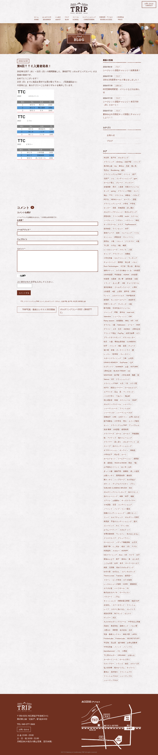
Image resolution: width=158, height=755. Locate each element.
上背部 (119, 291)
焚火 (125, 421)
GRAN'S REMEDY (111, 362)
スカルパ (116, 551)
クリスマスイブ (110, 538)
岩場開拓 (119, 321)
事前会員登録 (120, 342)
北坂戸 (106, 178)
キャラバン (131, 668)
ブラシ (132, 484)
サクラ (131, 555)
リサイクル (119, 195)
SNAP (134, 400)
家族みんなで (109, 559)
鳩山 (105, 195)
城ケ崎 (106, 350)
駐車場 (115, 354)
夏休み (106, 672)
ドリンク (112, 346)
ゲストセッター (129, 337)
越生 (123, 170)
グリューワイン (124, 538)
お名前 (20, 220)
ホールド (126, 434)
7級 (135, 463)
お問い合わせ (149, 4)
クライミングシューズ (112, 204)
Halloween (121, 325)
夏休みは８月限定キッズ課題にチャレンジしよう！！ (121, 116)
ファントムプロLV (111, 676)
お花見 (131, 358)
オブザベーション (111, 450)
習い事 (120, 279)
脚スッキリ (108, 480)
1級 (114, 325)
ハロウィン (129, 220)
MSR (138, 325)
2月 (128, 546)
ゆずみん (116, 572)
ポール (118, 434)
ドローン (107, 580)
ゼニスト (128, 613)
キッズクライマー (128, 500)
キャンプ (107, 254)
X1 (128, 588)
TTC (21, 301)
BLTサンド (118, 613)
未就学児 (131, 300)
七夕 (131, 362)
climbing (119, 162)
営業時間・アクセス (106, 18)
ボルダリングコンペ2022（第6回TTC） (76, 311)
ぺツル (136, 233)
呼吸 (116, 312)
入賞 (130, 250)
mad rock (130, 312)
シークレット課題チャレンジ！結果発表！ (121, 70)
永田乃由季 (130, 333)
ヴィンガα (125, 526)
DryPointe (124, 362)
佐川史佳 (123, 630)
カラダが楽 (108, 588)
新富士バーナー (117, 388)
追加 (117, 233)
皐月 (121, 563)
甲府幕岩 (118, 275)
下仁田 (106, 245)
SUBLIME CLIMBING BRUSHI (115, 488)
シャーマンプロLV (111, 680)
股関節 (120, 262)
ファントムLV (124, 408)
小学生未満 (125, 375)
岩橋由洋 (107, 417)
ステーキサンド (119, 605)
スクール (76, 18)
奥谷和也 (114, 626)
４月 (114, 329)
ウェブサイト (22, 239)
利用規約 (107, 551)
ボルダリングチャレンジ (113, 212)
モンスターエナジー (118, 300)
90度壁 (106, 279)
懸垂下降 (107, 546)
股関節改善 (120, 475)
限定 (130, 463)
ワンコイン (120, 534)
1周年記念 (108, 371)
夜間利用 (124, 429)
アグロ (134, 546)
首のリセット (133, 492)
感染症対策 (108, 613)
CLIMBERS (131, 342)
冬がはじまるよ (133, 534)
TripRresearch (130, 224)
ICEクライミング (110, 555)
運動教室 (133, 584)
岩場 (112, 350)
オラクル (107, 325)
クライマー (108, 442)
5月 (112, 379)
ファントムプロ (126, 672)
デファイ (107, 329)
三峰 (124, 358)
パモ (118, 651)
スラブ (120, 224)
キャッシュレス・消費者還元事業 (117, 601)
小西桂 (124, 651)
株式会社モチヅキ (111, 592)
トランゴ (119, 664)
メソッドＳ (127, 647)
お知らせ (118, 85)
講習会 (106, 241)
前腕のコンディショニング (114, 513)
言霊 (114, 505)
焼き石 (116, 454)
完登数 (111, 567)
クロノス (122, 250)
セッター (107, 208)
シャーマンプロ (126, 676)
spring (113, 191)
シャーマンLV (109, 413)
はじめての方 (46, 18)
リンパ (106, 517)
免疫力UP (135, 601)
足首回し (107, 605)
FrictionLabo (108, 638)
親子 (117, 559)
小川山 (113, 245)
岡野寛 (115, 630)
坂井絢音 (107, 229)
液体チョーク (109, 233)
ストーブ (107, 446)
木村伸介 (126, 329)
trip (115, 166)
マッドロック (128, 392)
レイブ (106, 609)
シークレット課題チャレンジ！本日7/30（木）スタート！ (120, 103)
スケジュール (125, 400)
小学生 (125, 204)
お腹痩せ (116, 500)
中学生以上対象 (134, 622)
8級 (119, 346)
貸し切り (117, 442)
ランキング (132, 258)
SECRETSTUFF (133, 638)
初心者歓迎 (108, 400)
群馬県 (106, 300)
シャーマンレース (111, 408)
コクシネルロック (128, 572)
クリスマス (129, 241)
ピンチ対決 (117, 580)
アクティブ (111, 438)
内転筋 (132, 450)
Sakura (106, 379)
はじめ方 (135, 559)
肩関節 (136, 459)
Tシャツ (107, 296)
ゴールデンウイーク (122, 287)
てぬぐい (119, 396)
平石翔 (106, 643)
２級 (112, 241)
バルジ (134, 262)
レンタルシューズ (111, 250)
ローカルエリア (131, 388)
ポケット (107, 484)
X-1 (117, 526)
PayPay (121, 333)
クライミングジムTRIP (31, 301)
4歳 (113, 291)
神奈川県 (126, 634)
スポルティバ (124, 530)
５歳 (111, 342)
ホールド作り (124, 659)
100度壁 (137, 270)
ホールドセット (110, 459)
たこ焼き (116, 546)
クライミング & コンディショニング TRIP (79, 8)
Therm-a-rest (109, 576)
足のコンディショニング (122, 446)
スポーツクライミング (112, 358)
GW (130, 316)
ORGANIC (122, 655)
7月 (126, 383)
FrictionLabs (120, 638)
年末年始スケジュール (121, 308)
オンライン (123, 450)
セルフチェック (117, 517)
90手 (127, 496)
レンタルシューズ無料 (112, 584)
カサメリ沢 (134, 664)
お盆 (126, 367)
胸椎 (133, 375)
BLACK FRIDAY (120, 371)
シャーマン (127, 404)
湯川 (135, 521)
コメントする (24, 293)
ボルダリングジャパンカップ (115, 492)
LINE (114, 417)
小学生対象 (108, 258)
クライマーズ (109, 434)
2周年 (133, 291)
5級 (119, 245)
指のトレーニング (125, 438)
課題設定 (117, 237)
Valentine (107, 316)
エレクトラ (131, 609)
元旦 (130, 630)
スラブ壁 (133, 383)
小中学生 (117, 421)
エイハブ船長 (134, 421)
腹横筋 (125, 471)
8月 (132, 321)
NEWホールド (116, 199)
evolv (127, 216)
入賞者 (120, 187)
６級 (130, 304)
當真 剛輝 (107, 429)
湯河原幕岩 (108, 287)
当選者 (113, 279)
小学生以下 (108, 454)
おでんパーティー (111, 530)
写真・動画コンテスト (112, 634)
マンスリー (129, 183)
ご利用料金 (120, 18)
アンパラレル (134, 425)
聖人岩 (130, 266)
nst (129, 371)
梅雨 (124, 245)
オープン (127, 199)
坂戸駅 (116, 375)
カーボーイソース (111, 659)
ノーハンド (108, 509)
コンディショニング (89, 18)
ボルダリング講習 (132, 517)
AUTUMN (134, 367)
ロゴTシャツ (108, 367)
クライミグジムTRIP (119, 425)
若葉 (114, 208)
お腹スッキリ (109, 475)
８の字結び (131, 480)
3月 (125, 555)
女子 (138, 555)
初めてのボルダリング (125, 567)
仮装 (124, 346)
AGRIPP (124, 551)
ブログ (67, 18)
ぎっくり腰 (108, 471)
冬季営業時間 (109, 534)
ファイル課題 (118, 216)
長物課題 (121, 208)
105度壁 (134, 275)
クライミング (109, 162)
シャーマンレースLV (124, 413)
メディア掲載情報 (123, 542)
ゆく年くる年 (126, 467)
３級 (123, 283)
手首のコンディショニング (121, 521)
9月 (136, 321)
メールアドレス (23, 230)
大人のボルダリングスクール (115, 622)
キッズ (106, 191)
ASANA (126, 275)
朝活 (126, 664)
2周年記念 (136, 329)
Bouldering (115, 170)
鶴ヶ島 (134, 166)
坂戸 (134, 174)
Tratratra (119, 576)
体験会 (127, 195)
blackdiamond (109, 651)
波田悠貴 (128, 279)
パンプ (116, 509)
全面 (136, 279)
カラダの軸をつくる (124, 270)
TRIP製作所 (130, 296)
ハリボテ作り (109, 396)
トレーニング (126, 233)
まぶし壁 (116, 283)
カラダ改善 (127, 580)
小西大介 (107, 630)
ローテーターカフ (132, 563)
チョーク (131, 346)
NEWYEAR (108, 375)
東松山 (121, 166)
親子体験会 (108, 421)
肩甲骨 (126, 291)
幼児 (105, 342)
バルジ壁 (133, 626)
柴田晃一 (128, 576)
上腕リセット (131, 513)
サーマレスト (124, 592)
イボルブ (135, 195)
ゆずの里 (107, 572)
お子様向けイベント (111, 467)
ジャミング (108, 312)
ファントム (131, 605)
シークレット (109, 220)
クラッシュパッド (123, 379)
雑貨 (105, 567)
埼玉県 (75, 301)
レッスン (107, 354)
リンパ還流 (125, 509)
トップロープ (119, 480)
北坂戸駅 (64, 301)
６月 (121, 383)
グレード (119, 183)
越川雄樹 (121, 643)
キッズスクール (110, 224)
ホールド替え (109, 183)
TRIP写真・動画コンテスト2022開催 (38, 309)
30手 (127, 229)
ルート (124, 454)
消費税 (127, 254)
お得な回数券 (132, 643)
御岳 (137, 220)
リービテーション (125, 459)
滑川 (114, 187)
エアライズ (108, 392)
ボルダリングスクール (112, 404)
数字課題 (107, 308)
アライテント (118, 254)
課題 (134, 199)
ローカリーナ (109, 542)
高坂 (127, 166)
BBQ (127, 321)
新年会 (122, 312)
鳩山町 (127, 396)
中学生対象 (108, 647)
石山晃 (113, 643)
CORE (125, 584)
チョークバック (110, 262)
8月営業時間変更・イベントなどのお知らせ (121, 90)
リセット (119, 241)
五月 (119, 329)
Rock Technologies (111, 266)
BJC (130, 488)
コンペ (42, 301)
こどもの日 (108, 563)
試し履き (130, 208)
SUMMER (119, 367)
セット (106, 425)
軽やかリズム (119, 668)
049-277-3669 (28, 724)
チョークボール (133, 283)
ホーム (36, 18)
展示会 (137, 266)
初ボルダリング (131, 212)
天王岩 (123, 266)
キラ (138, 333)
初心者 (127, 262)
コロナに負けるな (118, 609)
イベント (126, 174)
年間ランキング (110, 304)
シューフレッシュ (120, 316)
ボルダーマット (129, 442)
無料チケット (109, 270)
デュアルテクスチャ (120, 484)
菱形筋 (110, 463)
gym (135, 178)
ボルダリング (49, 301)
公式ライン (122, 417)
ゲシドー (107, 618)
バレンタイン (125, 354)
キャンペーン (128, 237)
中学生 (132, 204)
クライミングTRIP (111, 383)
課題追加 (107, 216)
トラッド (107, 283)
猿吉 (123, 546)
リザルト (57, 301)
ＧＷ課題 (107, 505)
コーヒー (130, 325)
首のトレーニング (111, 496)
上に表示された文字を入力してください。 (36, 282)
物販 (132, 496)
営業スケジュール (132, 187)
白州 (116, 563)
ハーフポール (119, 588)
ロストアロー (109, 664)
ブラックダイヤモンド (112, 337)
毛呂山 (106, 170)
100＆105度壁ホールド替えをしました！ (121, 80)
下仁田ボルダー (110, 655)
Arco (120, 555)
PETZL (106, 199)
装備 (116, 400)
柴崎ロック (124, 626)
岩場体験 (107, 187)
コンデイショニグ (125, 505)
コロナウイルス (118, 296)
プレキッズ (122, 304)
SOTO (106, 388)
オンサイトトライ (123, 350)
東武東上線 (82, 301)
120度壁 (107, 291)
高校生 (106, 626)
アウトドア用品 (110, 333)
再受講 (106, 521)
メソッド (117, 647)
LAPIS (134, 634)
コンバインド (109, 526)
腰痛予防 (117, 471)
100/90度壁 (108, 275)
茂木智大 (114, 672)
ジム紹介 (58, 18)
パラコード (108, 597)
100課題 (116, 429)
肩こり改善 (134, 471)
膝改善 (129, 475)
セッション (108, 237)
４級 (137, 241)
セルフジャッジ (120, 258)
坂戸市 (70, 301)
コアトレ (107, 500)
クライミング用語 (124, 191)
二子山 (116, 597)
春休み (124, 559)
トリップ (136, 162)
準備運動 (135, 434)
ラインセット (118, 229)
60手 (105, 346)
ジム (112, 178)
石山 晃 (117, 392)
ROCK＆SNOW (121, 463)
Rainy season (109, 321)
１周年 (134, 287)
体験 (121, 496)
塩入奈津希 (108, 668)
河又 (114, 618)
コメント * (21, 249)
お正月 (134, 542)
